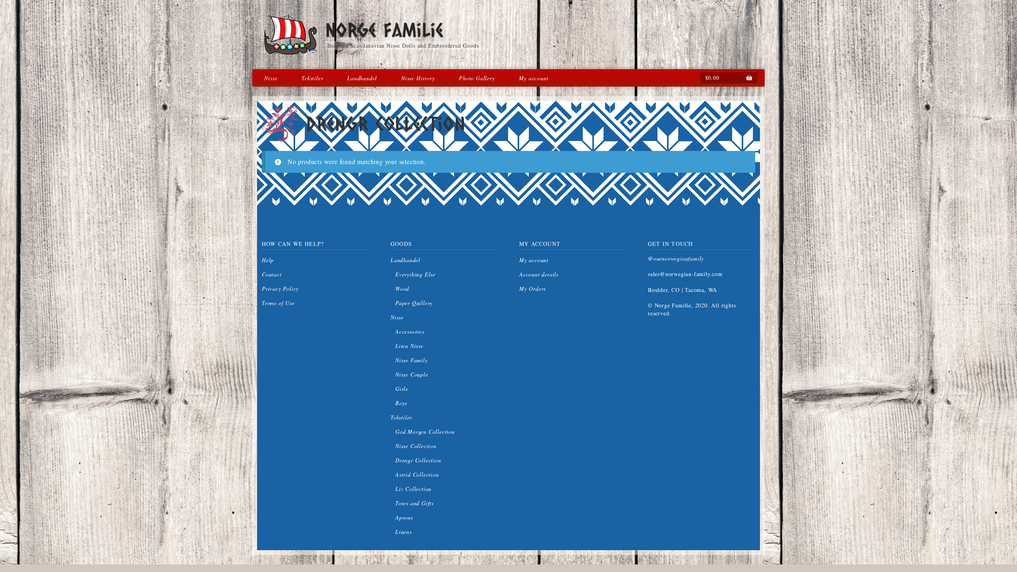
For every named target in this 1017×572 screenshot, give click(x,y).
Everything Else (415, 274)
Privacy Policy (280, 288)
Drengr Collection (418, 460)
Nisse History (418, 78)
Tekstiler (312, 78)
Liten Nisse (409, 346)
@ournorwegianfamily (676, 258)
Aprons (404, 517)
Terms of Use (278, 303)
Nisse (270, 78)
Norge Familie (384, 29)
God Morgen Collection (425, 431)
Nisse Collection (416, 446)
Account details (539, 274)
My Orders (532, 288)
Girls (401, 388)
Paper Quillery (414, 303)
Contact (272, 274)
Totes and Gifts (414, 503)
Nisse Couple (411, 374)
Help (268, 260)
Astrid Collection (417, 474)
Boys (401, 403)
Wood (402, 288)
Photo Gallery (477, 78)
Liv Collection (413, 489)
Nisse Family (411, 360)
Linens (403, 531)
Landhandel (362, 78)
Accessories (409, 331)
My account (533, 78)
